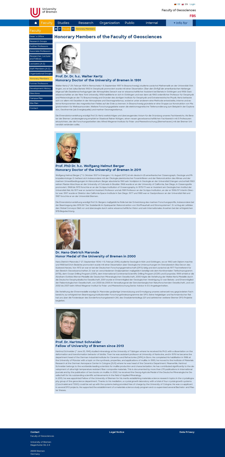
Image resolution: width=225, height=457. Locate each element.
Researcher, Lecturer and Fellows (40, 57)
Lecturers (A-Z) (37, 64)
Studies (63, 23)
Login (192, 4)
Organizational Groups (41, 74)
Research (86, 23)
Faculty (47, 23)
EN (186, 4)
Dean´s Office (37, 37)
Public (130, 23)
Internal (152, 23)
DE (179, 4)
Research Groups (38, 42)
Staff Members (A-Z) (40, 69)
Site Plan (34, 103)
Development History (40, 89)
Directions (35, 94)
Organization (110, 23)
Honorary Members (39, 79)
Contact (34, 108)
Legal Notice (116, 432)
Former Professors (39, 84)
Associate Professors (40, 51)
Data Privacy (187, 432)
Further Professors (39, 46)
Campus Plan (36, 98)
